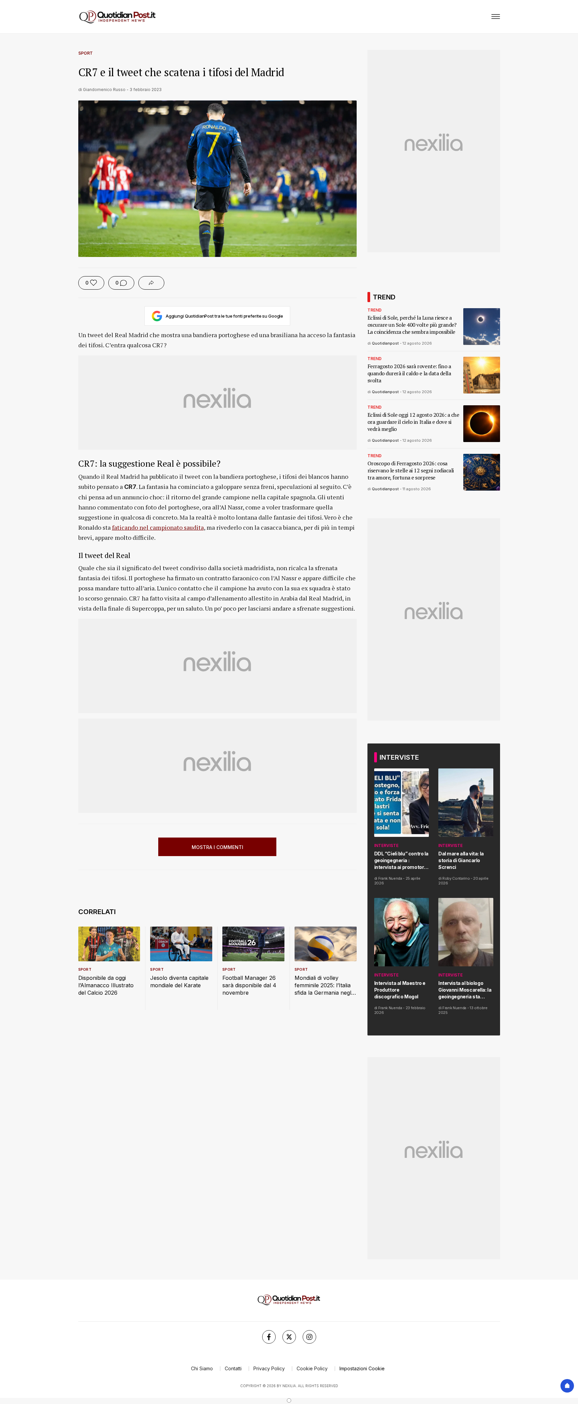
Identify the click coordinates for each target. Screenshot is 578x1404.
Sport (85, 53)
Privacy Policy (269, 1368)
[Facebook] (269, 1337)
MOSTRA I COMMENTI (217, 847)
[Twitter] (289, 1337)
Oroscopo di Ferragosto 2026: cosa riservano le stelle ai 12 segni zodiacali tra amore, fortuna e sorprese (410, 470)
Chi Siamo (202, 1368)
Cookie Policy (312, 1368)
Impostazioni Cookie (362, 1368)
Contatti (233, 1368)
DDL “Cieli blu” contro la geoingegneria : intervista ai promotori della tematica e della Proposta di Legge (401, 861)
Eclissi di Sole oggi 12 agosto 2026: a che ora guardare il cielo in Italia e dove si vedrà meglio (413, 422)
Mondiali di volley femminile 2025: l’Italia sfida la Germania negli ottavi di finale (323, 985)
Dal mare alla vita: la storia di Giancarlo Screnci (461, 860)
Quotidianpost (385, 343)
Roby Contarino (456, 878)
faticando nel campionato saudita (158, 527)
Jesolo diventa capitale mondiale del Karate (179, 981)
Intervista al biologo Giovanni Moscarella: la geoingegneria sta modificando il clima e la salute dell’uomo (465, 990)
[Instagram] (309, 1337)
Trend (374, 310)
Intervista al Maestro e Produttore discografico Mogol (399, 989)
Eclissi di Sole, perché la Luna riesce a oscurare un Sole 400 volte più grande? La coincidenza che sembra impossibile (412, 324)
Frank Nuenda (390, 878)
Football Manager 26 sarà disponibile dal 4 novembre (249, 985)
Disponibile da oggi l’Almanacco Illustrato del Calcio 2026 (106, 985)
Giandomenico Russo (104, 89)
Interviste (386, 845)
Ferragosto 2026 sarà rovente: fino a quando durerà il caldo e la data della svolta (409, 373)
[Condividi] (151, 283)
